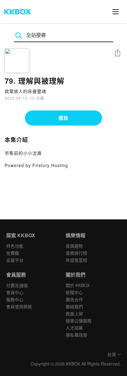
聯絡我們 (74, 306)
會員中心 (14, 292)
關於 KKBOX (78, 285)
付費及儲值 (17, 285)
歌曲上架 (74, 313)
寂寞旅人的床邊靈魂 (25, 91)
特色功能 (14, 246)
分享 (117, 53)
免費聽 (12, 253)
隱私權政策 (76, 335)
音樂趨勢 (74, 246)
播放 (63, 117)
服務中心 (14, 299)
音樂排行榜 (76, 253)
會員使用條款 (19, 306)
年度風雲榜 (76, 260)
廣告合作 (74, 299)
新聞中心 (74, 292)
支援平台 (14, 260)
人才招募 (74, 328)
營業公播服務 (79, 321)
